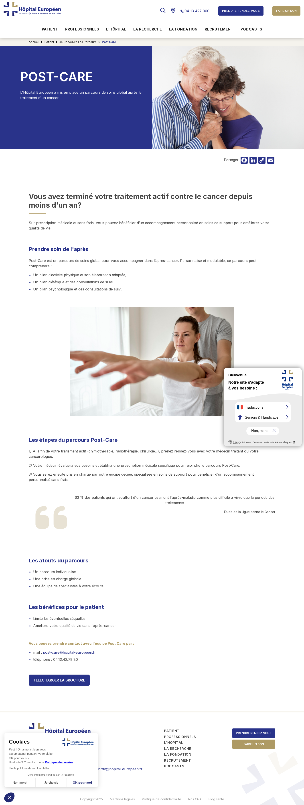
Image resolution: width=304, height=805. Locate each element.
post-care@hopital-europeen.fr (69, 652)
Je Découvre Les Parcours (78, 42)
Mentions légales (122, 799)
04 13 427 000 (196, 11)
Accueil (34, 42)
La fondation (183, 29)
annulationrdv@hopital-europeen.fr (112, 769)
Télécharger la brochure (59, 680)
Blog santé (216, 799)
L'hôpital (116, 29)
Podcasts (251, 29)
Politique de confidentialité (161, 799)
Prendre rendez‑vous (254, 733)
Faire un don (286, 10)
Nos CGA (194, 799)
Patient (50, 29)
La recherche (147, 29)
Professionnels (82, 29)
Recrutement (219, 29)
